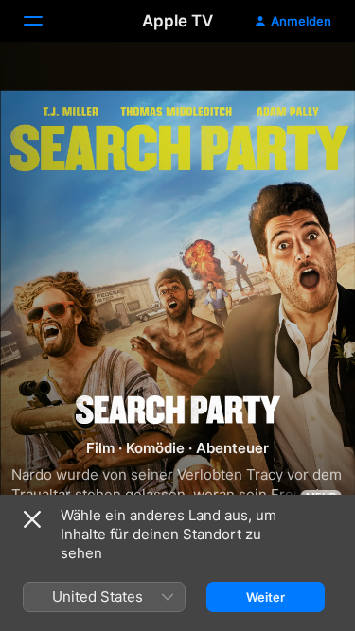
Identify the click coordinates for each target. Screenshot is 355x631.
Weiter (265, 597)
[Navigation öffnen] (44, 21)
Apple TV (177, 20)
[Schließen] (32, 519)
